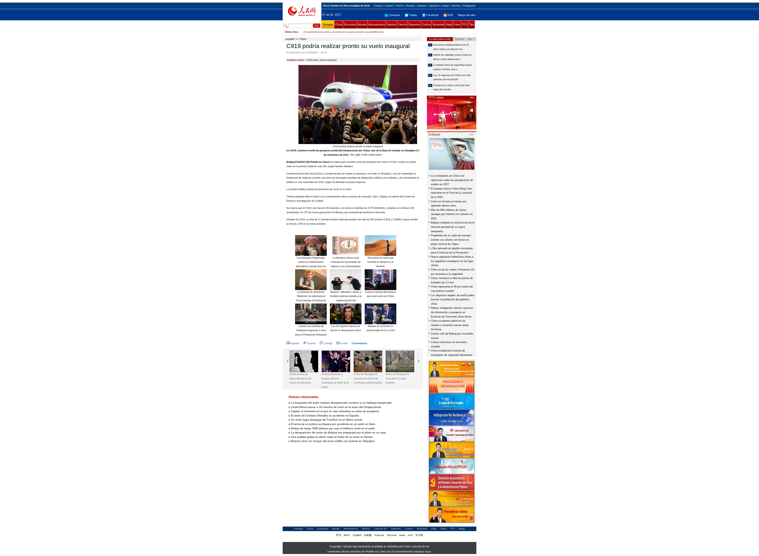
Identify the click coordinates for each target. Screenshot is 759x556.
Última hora (291, 32)
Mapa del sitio (466, 15)
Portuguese (469, 5)
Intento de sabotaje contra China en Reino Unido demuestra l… (452, 57)
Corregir (328, 343)
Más (472, 97)
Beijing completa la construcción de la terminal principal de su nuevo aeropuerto (452, 227)
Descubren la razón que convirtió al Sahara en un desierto (380, 262)
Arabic (445, 5)
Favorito (311, 343)
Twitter (413, 15)
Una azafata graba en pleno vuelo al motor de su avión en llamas (332, 436)
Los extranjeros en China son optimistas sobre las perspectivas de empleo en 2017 (452, 180)
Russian (410, 5)
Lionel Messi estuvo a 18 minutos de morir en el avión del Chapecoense (336, 407)
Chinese (378, 5)
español (290, 39)
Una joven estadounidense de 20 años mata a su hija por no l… (451, 47)
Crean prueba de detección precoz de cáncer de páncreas (300, 378)
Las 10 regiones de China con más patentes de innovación (452, 77)
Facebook (432, 15)
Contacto (394, 15)
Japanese (434, 5)
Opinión (391, 24)
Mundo (362, 24)
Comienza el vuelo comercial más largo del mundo (451, 87)
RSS (450, 15)
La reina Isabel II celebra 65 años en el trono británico (333, 32)
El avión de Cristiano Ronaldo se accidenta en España (325, 415)
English (389, 5)
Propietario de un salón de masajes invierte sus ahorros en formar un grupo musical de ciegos (451, 239)
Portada (328, 24)
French (399, 5)
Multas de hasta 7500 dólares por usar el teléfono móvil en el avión (333, 428)
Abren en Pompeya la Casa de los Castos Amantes (397, 378)
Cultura (426, 24)
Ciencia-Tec (380, 528)
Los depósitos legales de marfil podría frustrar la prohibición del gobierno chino (452, 299)
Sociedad (438, 24)
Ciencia (402, 24)
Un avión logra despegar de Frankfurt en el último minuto (327, 419)
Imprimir (294, 343)
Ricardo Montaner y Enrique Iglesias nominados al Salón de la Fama (335, 380)
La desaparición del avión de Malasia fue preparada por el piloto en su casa (338, 432)
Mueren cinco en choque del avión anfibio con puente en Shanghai (333, 441)
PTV (464, 24)
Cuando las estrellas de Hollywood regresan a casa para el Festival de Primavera (311, 330)
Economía (350, 24)
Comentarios (359, 343)
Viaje (449, 24)
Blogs (462, 528)
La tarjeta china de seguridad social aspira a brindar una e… (452, 67)
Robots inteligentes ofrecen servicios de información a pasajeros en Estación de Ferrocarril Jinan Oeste (452, 312)
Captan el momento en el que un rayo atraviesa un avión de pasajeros (335, 411)
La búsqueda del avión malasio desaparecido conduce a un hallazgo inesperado (341, 402)
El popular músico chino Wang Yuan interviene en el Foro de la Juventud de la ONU (451, 193)
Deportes (414, 24)
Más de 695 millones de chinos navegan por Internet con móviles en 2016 (452, 214)
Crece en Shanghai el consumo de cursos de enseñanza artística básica (368, 378)
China (338, 24)
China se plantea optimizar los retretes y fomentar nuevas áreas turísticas (450, 325)
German (456, 5)
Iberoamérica (376, 24)
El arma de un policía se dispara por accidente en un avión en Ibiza (333, 424)
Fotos (457, 24)
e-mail (344, 343)
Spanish (421, 5)
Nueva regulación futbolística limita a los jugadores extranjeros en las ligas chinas (452, 261)
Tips (471, 24)
